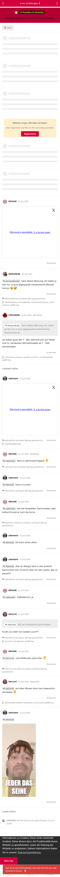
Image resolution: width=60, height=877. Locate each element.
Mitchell (10, 484)
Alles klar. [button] (9, 861)
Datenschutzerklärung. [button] (29, 852)
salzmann (10, 460)
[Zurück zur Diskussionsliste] (3, 3)
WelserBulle (14, 325)
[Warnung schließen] (25, 871)
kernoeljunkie (13, 281)
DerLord (10, 658)
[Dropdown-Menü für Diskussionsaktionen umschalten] (57, 3)
